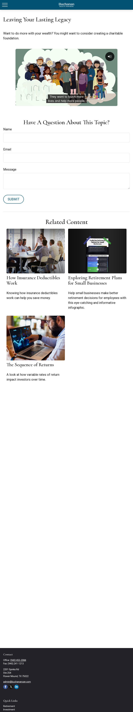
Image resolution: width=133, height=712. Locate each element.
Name (7, 129)
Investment (9, 709)
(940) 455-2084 (18, 660)
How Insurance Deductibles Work (33, 280)
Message (9, 169)
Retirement (9, 706)
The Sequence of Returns (30, 365)
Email (7, 149)
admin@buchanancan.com (17, 681)
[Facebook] (5, 687)
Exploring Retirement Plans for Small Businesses (95, 280)
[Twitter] (11, 687)
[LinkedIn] (16, 687)
